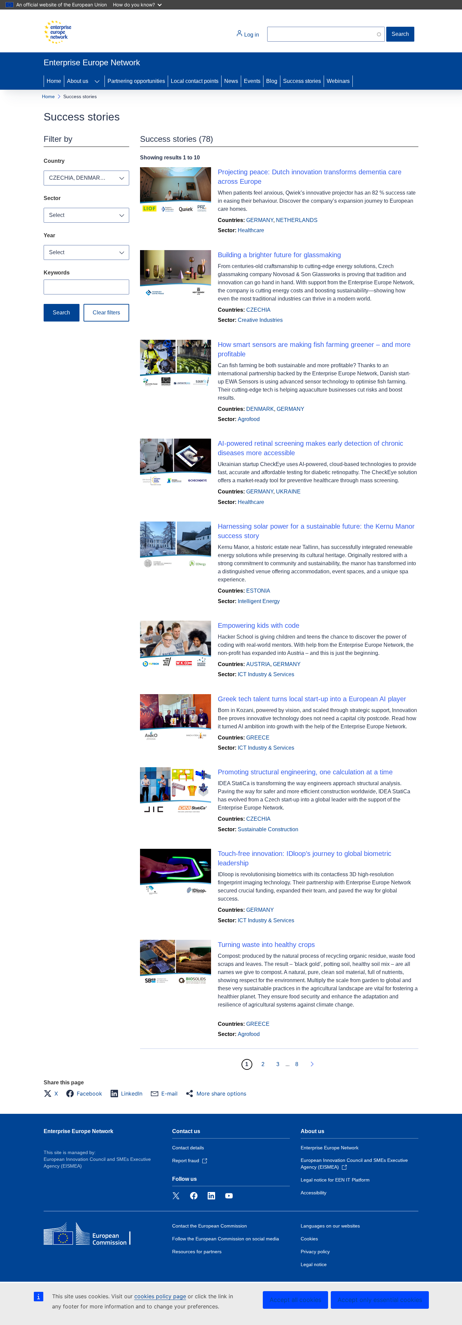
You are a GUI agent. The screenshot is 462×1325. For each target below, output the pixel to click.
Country (54, 161)
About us (77, 81)
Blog (271, 81)
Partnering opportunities (136, 81)
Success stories (302, 81)
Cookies (309, 1238)
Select (56, 215)
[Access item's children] (97, 81)
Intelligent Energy (259, 601)
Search (400, 34)
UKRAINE (288, 491)
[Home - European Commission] (57, 32)
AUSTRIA (258, 664)
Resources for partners (197, 1251)
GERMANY (259, 220)
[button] (53, 1093)
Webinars (338, 81)
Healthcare (251, 230)
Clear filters (106, 312)
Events (252, 81)
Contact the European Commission (209, 1226)
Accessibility (313, 1192)
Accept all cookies (295, 1299)
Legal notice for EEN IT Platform (335, 1180)
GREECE (258, 738)
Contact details (188, 1147)
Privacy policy (315, 1251)
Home (54, 81)
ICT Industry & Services (266, 674)
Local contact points (194, 81)
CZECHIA (258, 310)
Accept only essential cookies (380, 1299)
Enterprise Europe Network (78, 1131)
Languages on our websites (330, 1226)
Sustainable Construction (268, 829)
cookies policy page (160, 1296)
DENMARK (260, 409)
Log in (251, 35)
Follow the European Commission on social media (225, 1238)
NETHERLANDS (297, 220)
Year (49, 235)
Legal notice (314, 1264)
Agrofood (249, 419)
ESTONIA (258, 591)
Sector (52, 198)
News (231, 81)
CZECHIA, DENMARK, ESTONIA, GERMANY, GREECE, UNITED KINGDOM (89, 178)
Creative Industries (260, 320)
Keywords (57, 272)
